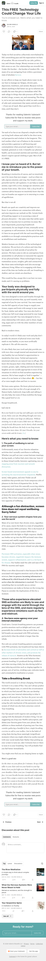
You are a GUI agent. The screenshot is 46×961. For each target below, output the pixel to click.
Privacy (26, 944)
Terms (32, 944)
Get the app (33, 951)
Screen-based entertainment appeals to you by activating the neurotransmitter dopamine (20, 473)
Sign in (41, 3)
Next (39, 822)
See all (6, 916)
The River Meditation (11, 869)
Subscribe (33, 3)
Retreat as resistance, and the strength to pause (17, 891)
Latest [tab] (10, 863)
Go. (23, 433)
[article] (23, 874)
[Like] (4, 31)
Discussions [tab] (18, 863)
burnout (18, 75)
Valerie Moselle (12, 24)
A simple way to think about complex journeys (15, 873)
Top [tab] (4, 863)
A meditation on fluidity (10, 906)
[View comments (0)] (9, 31)
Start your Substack (17, 951)
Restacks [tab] (16, 837)
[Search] (42, 863)
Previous (8, 822)
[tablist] (11, 837)
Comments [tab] (7, 837)
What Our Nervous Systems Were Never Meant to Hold (17, 886)
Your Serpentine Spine (12, 903)
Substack (12, 956)
